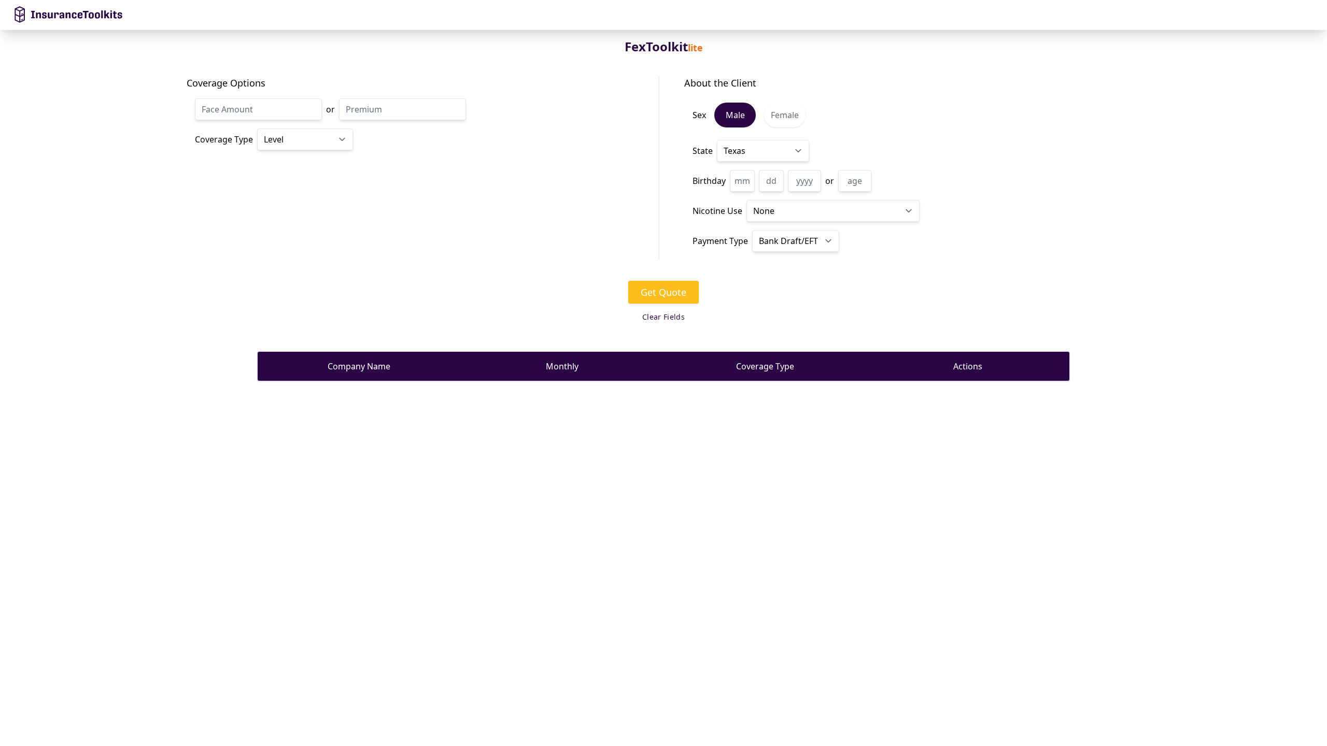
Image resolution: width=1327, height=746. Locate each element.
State (703, 150)
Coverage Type (224, 139)
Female (785, 115)
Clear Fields (663, 317)
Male (735, 115)
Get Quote (663, 292)
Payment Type (720, 241)
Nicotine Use (717, 211)
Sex (699, 115)
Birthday (709, 181)
